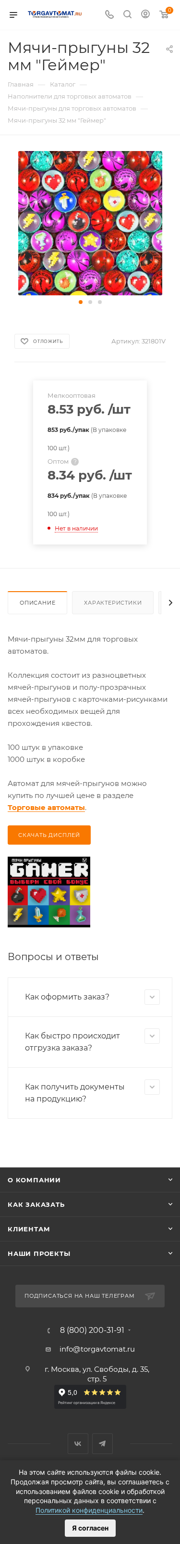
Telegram (102, 1443)
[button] (80, 302)
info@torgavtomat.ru (97, 1349)
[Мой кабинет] (145, 15)
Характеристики (113, 602)
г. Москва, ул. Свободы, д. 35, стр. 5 (97, 1374)
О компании (34, 1180)
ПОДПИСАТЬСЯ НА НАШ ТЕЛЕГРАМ (79, 1295)
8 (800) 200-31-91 (92, 1330)
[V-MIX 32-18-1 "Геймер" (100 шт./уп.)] (90, 222)
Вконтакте (78, 1443)
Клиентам (29, 1229)
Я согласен (90, 1528)
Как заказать (36, 1204)
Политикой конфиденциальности (89, 1510)
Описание (37, 602)
